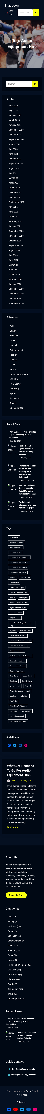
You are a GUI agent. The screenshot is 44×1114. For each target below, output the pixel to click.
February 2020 (15, 279)
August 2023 (14, 144)
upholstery (24, 696)
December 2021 (16, 192)
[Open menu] (37, 6)
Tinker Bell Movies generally (20, 691)
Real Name (14, 676)
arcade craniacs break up (19, 562)
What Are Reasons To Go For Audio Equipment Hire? (20, 770)
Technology (15, 398)
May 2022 (13, 178)
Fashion (13, 355)
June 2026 (13, 106)
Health (13, 369)
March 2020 (14, 274)
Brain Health (25, 577)
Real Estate (15, 384)
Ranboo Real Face (17, 671)
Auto (12, 326)
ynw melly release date (18, 721)
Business (14, 335)
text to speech (15, 686)
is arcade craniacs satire (19, 603)
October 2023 (15, 134)
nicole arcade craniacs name (20, 641)
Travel (12, 403)
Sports (13, 393)
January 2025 (15, 115)
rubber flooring (28, 676)
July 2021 (13, 207)
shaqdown (12, 5)
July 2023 (13, 149)
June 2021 (13, 212)
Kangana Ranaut (16, 613)
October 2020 (15, 241)
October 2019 (15, 298)
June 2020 (13, 260)
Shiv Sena (13, 681)
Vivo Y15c (13, 701)
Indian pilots (23, 598)
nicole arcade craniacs (18, 636)
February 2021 (15, 221)
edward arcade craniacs (18, 593)
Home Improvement (19, 374)
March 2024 (14, 120)
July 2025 (13, 110)
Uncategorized (16, 408)
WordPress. (22, 1095)
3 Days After (14, 537)
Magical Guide (15, 618)
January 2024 (15, 125)
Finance (13, 360)
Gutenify (29, 1091)
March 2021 (14, 216)
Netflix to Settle (25, 631)
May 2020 (13, 265)
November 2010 (16, 303)
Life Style (14, 379)
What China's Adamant (18, 706)
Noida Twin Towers (17, 651)
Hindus (12, 598)
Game (12, 364)
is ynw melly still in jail (18, 608)
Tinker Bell (28, 686)
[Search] (36, 12)
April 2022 (13, 183)
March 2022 (14, 187)
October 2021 (15, 197)
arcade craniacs (15, 552)
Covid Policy (14, 583)
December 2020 (16, 231)
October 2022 (15, 159)
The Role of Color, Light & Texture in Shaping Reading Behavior (26, 450)
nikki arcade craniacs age (19, 646)
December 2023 (16, 130)
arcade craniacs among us (19, 557)
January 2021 (15, 226)
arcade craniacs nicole (18, 572)
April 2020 (13, 269)
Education (14, 345)
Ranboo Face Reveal (17, 666)
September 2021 (16, 202)
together (13, 696)
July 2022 (13, 173)
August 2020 (14, 250)
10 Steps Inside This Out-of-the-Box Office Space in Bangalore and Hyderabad (27, 471)
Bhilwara (13, 577)
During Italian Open (17, 588)
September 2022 (16, 163)
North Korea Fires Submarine (20, 656)
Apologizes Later (16, 547)
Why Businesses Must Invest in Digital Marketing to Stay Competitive (22, 435)
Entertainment (16, 350)
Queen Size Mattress (17, 661)
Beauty (13, 331)
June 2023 (13, 154)
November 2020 (16, 236)
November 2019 (16, 294)
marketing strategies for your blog (20, 624)
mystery (12, 631)
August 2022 (14, 168)
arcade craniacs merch (18, 567)
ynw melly (13, 711)
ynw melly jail (26, 711)
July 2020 (13, 255)
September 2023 (16, 139)
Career (13, 340)
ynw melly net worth (17, 716)
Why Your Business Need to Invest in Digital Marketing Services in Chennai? (27, 489)
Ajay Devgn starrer (16, 542)
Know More (12, 827)
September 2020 (16, 245)
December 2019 (16, 289)
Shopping (14, 388)
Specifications (27, 681)
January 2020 (15, 284)
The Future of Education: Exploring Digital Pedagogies (27, 505)
